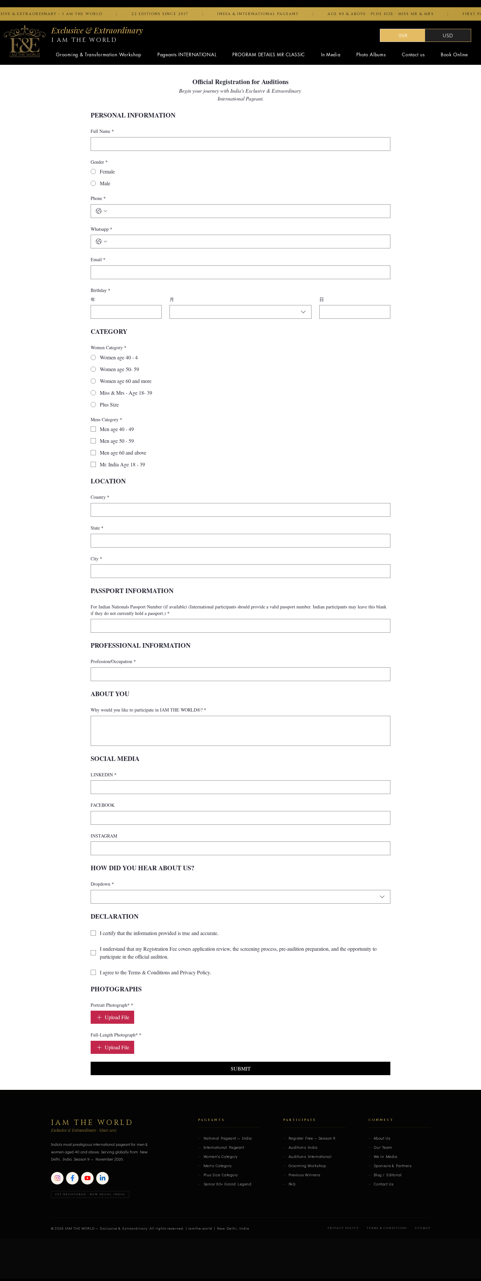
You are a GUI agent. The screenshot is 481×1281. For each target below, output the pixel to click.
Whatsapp (101, 229)
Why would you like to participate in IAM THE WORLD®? (148, 710)
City (96, 558)
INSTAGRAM (104, 836)
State (97, 528)
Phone (98, 198)
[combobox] (240, 312)
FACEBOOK (103, 805)
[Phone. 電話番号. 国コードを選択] (101, 211)
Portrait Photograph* (112, 1005)
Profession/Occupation (113, 661)
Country (100, 497)
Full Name (102, 131)
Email (98, 259)
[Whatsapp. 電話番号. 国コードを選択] (101, 241)
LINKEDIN (103, 774)
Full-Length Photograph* (116, 1035)
